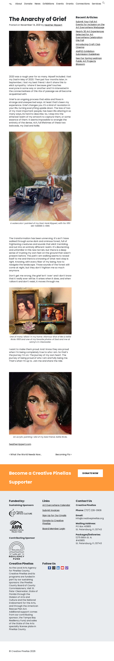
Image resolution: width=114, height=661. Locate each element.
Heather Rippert (53, 25)
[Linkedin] (58, 567)
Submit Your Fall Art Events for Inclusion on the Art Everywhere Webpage (90, 24)
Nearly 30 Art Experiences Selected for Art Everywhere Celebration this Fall (90, 36)
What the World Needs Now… (26, 454)
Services (96, 3)
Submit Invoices (51, 510)
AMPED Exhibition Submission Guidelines (88, 53)
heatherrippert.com (20, 444)
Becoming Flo (63, 454)
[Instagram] (53, 567)
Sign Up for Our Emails (54, 515)
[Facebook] (49, 567)
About (18, 3)
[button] (103, 2)
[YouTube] (62, 567)
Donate (28, 3)
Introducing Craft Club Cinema (88, 46)
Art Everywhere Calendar (56, 505)
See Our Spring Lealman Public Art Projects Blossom (89, 61)
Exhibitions (48, 3)
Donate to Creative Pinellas (53, 522)
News (37, 3)
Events (60, 3)
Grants (70, 3)
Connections (83, 3)
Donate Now (90, 473)
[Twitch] (66, 567)
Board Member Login (53, 528)
